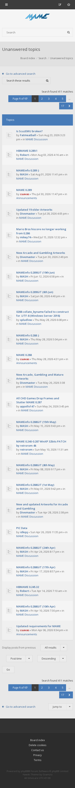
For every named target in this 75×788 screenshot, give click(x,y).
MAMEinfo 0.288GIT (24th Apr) (35, 548)
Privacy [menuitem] (37, 755)
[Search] (68, 32)
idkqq (24, 532)
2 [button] (42, 98)
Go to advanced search (20, 74)
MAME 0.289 (24, 190)
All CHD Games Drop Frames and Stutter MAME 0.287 (37, 400)
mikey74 (25, 237)
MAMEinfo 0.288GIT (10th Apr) (35, 606)
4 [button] (55, 98)
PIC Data (21, 528)
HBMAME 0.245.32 (27, 587)
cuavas (24, 194)
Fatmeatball (28, 135)
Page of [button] (20, 98)
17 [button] (62, 106)
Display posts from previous (29, 647)
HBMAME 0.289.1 (27, 151)
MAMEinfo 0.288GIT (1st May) (35, 485)
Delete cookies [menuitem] (37, 745)
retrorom (26, 449)
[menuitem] (68, 4)
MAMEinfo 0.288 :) (27, 335)
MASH (24, 174)
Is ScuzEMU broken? (29, 131)
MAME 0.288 (24, 355)
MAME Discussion (37, 139)
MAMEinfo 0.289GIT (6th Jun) (34, 292)
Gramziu (47, 774)
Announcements (26, 198)
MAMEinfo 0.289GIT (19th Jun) (35, 272)
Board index (37, 740)
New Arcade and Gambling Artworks (40, 253)
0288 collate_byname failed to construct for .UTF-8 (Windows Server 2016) (42, 314)
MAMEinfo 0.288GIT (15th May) (36, 422)
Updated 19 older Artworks (34, 209)
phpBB (24, 771)
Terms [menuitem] (37, 760)
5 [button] (62, 98)
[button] (69, 106)
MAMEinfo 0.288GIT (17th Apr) (35, 567)
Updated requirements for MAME (38, 626)
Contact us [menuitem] (37, 750)
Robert (24, 155)
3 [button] (49, 98)
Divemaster (27, 213)
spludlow (26, 320)
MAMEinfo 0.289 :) (27, 170)
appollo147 (27, 406)
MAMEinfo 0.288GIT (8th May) (35, 465)
